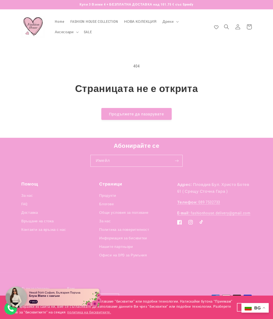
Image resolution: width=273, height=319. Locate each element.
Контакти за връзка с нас (43, 229)
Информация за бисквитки (123, 238)
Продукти (107, 195)
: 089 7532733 (198, 202)
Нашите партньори (116, 246)
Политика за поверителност (124, 229)
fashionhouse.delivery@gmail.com (213, 213)
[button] (170, 21)
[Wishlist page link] (216, 27)
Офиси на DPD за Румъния (123, 255)
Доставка (29, 212)
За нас (27, 195)
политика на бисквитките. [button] (89, 312)
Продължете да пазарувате (136, 114)
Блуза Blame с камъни (44, 293)
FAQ (24, 204)
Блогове (106, 204)
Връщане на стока (37, 221)
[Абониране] (176, 161)
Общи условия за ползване (123, 212)
